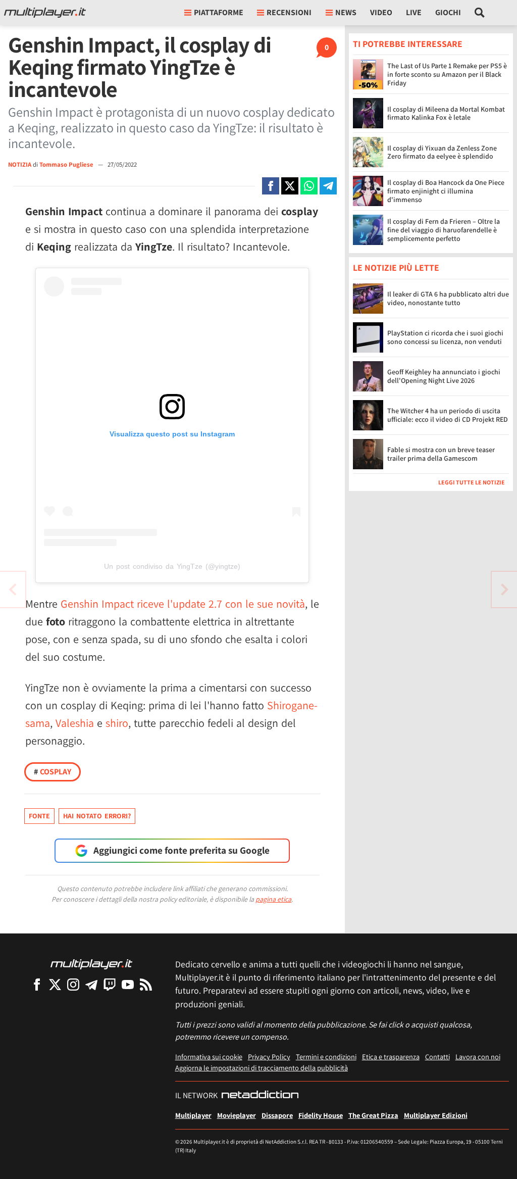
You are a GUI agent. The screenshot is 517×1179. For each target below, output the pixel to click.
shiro (117, 723)
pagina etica (273, 899)
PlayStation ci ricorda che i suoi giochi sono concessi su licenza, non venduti (445, 337)
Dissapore (277, 1115)
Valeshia (75, 723)
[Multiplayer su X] (55, 984)
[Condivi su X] (289, 185)
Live (414, 12)
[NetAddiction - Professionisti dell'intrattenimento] (260, 1096)
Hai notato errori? (97, 815)
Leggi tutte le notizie (471, 482)
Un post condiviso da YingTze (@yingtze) (172, 566)
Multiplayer (193, 1115)
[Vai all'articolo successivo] (12, 589)
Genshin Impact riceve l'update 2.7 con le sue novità (183, 604)
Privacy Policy (269, 1056)
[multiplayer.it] (91, 963)
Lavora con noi (477, 1056)
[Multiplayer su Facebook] (37, 984)
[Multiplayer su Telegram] (91, 984)
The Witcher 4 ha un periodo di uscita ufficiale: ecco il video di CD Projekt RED (447, 415)
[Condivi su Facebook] (270, 185)
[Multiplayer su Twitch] (110, 984)
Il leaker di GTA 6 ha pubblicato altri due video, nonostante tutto (448, 298)
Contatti (437, 1056)
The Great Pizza (373, 1115)
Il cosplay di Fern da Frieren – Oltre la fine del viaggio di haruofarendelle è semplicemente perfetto (443, 230)
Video (381, 12)
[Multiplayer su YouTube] (128, 984)
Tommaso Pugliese (67, 164)
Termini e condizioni (326, 1056)
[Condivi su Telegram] (328, 185)
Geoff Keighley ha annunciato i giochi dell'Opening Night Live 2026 (443, 376)
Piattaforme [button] (218, 12)
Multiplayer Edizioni (436, 1115)
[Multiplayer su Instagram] (73, 984)
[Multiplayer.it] (45, 13)
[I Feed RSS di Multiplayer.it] (146, 984)
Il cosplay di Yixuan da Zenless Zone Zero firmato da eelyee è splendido (442, 152)
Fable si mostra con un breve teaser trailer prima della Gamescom (441, 454)
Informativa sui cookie (208, 1056)
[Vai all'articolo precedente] (504, 589)
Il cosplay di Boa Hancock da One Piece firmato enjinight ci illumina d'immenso (445, 191)
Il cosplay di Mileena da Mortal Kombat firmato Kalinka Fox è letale (446, 113)
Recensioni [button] (289, 12)
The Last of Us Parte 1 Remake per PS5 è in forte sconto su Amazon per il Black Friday (447, 74)
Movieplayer (236, 1115)
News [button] (345, 12)
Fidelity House (320, 1115)
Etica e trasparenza (391, 1056)
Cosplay (52, 771)
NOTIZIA (19, 164)
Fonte (39, 815)
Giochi (448, 12)
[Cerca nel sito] (480, 12)
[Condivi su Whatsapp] (309, 185)
